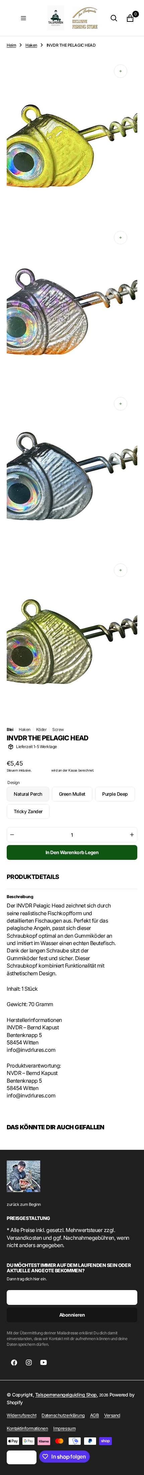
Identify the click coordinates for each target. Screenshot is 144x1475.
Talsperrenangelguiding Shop (66, 1394)
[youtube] (43, 1362)
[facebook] (14, 1362)
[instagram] (28, 1362)
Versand (112, 1415)
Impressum (64, 1428)
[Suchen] (113, 18)
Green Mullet (75, 796)
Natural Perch (31, 796)
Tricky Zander (32, 813)
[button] (23, 18)
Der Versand (41, 770)
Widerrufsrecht (21, 1415)
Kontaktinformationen (27, 1428)
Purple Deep (118, 796)
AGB (94, 1415)
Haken (31, 45)
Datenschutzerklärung (63, 1415)
